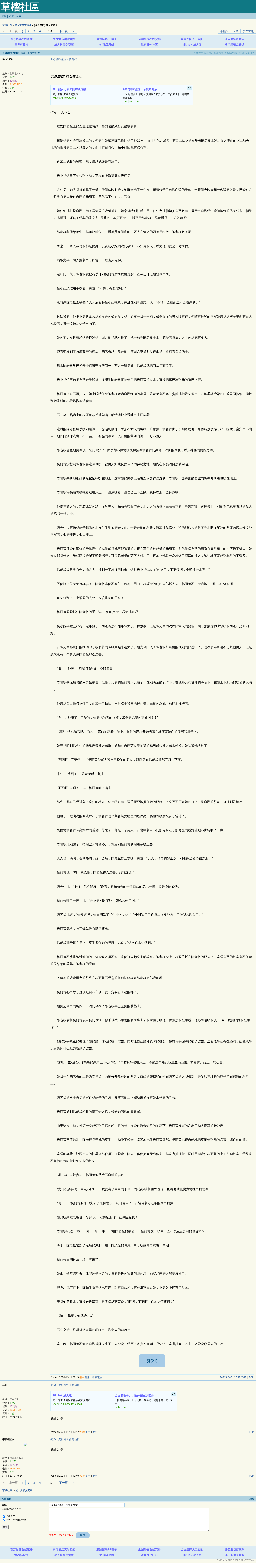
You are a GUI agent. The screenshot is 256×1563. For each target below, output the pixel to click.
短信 (11, 16)
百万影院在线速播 (21, 39)
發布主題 (248, 31)
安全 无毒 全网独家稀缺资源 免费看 (71, 1399)
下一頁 (63, 31)
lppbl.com (120, 1407)
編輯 (74, 59)
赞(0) (53, 1384)
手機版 (224, 31)
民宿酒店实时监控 (64, 39)
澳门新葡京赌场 (234, 44)
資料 (3, 16)
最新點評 (229, 53)
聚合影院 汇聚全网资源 (69, 93)
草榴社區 (7, 25)
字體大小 (198, 53)
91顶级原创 (106, 44)
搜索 (18, 16)
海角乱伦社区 (149, 44)
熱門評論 (239, 53)
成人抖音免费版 (64, 44)
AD (252, 38)
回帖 (235, 31)
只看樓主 (219, 53)
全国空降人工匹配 (192, 39)
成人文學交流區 (23, 25)
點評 (95, 1432)
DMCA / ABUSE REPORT (233, 1377)
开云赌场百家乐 (234, 39)
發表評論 (97, 1377)
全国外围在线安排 (149, 39)
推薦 (69, 59)
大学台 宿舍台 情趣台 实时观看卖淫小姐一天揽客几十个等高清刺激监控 (157, 94)
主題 (52, 59)
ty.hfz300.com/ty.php (64, 98)
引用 (87, 1377)
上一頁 (13, 31)
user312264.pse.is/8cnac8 (67, 1404)
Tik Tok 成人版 (192, 44)
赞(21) (152, 1360)
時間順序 (249, 53)
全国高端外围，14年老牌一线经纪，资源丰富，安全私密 (145, 1401)
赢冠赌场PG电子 (106, 39)
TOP (251, 1377)
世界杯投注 (21, 44)
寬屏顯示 (208, 53)
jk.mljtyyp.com (131, 101)
